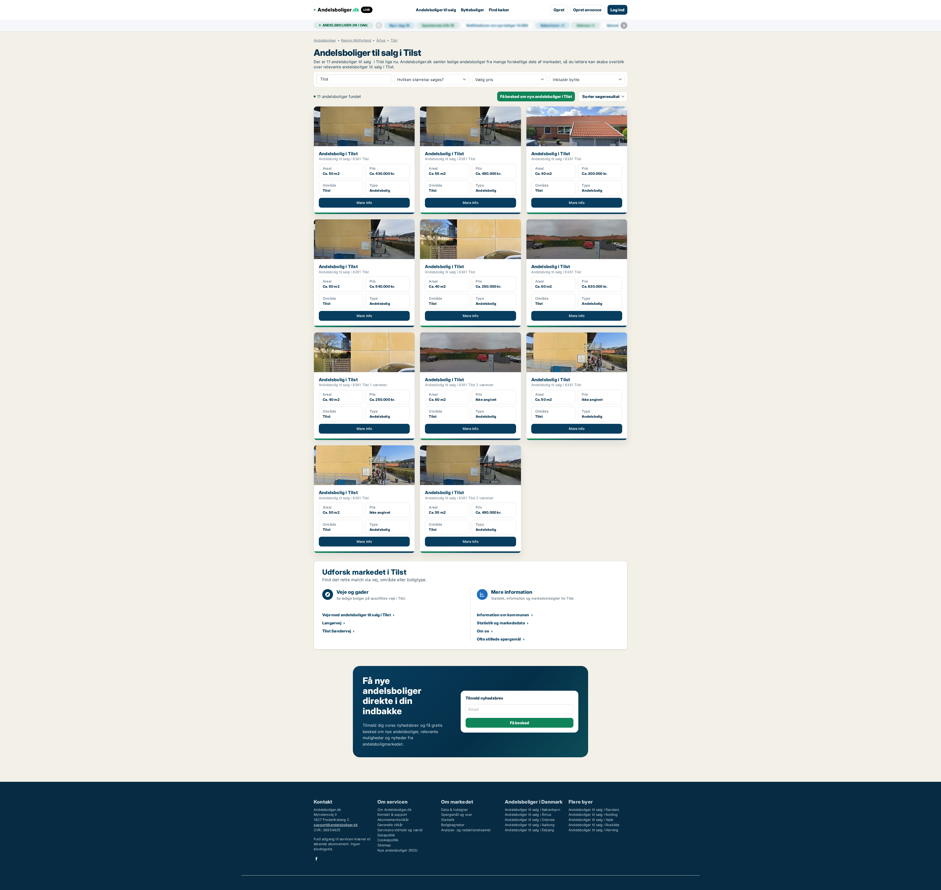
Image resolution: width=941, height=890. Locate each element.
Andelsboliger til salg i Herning (593, 830)
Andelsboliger (325, 40)
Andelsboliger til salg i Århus (528, 814)
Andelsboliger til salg (436, 9)
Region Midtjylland (356, 40)
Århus (381, 40)
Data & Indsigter (454, 809)
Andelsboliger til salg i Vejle (591, 820)
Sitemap (384, 845)
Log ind (617, 9)
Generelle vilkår (390, 825)
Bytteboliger (472, 9)
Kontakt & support (392, 814)
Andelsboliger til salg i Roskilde (594, 825)
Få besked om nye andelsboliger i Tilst (536, 96)
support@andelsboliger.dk (336, 825)
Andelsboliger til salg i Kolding (593, 814)
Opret (559, 9)
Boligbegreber (453, 825)
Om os (483, 631)
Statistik (448, 820)
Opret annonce (587, 9)
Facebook (316, 859)
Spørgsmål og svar (456, 814)
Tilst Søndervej (336, 631)
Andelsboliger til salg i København (532, 809)
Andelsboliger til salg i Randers (594, 809)
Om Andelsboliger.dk (394, 809)
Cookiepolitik (388, 840)
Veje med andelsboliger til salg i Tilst (356, 614)
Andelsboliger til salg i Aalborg (530, 825)
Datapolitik (386, 835)
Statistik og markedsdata (501, 622)
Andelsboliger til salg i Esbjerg (529, 830)
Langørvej (331, 622)
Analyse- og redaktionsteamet (466, 830)
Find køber (499, 9)
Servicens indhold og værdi (399, 830)
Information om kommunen (503, 614)
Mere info (364, 203)
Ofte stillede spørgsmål (499, 639)
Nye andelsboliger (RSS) (397, 850)
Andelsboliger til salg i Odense (530, 820)
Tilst (394, 40)
